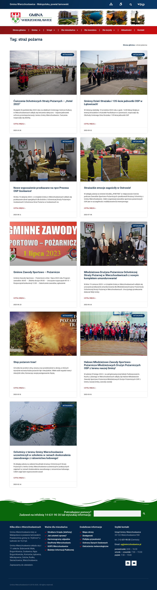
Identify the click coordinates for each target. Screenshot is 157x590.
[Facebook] (127, 563)
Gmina (34, 30)
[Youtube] (134, 563)
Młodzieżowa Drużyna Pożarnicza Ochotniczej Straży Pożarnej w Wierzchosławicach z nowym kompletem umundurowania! (111, 275)
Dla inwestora (90, 30)
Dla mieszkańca (68, 30)
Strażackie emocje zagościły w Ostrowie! (107, 187)
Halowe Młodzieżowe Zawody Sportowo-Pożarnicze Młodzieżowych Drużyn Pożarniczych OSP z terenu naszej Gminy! (112, 365)
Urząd (49, 30)
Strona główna (19, 30)
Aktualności (126, 30)
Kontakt (140, 30)
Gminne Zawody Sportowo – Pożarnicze (36, 272)
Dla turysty (107, 30)
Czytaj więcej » (19, 124)
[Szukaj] (131, 4)
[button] (131, 4)
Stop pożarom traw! (24, 362)
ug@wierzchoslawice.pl (131, 544)
